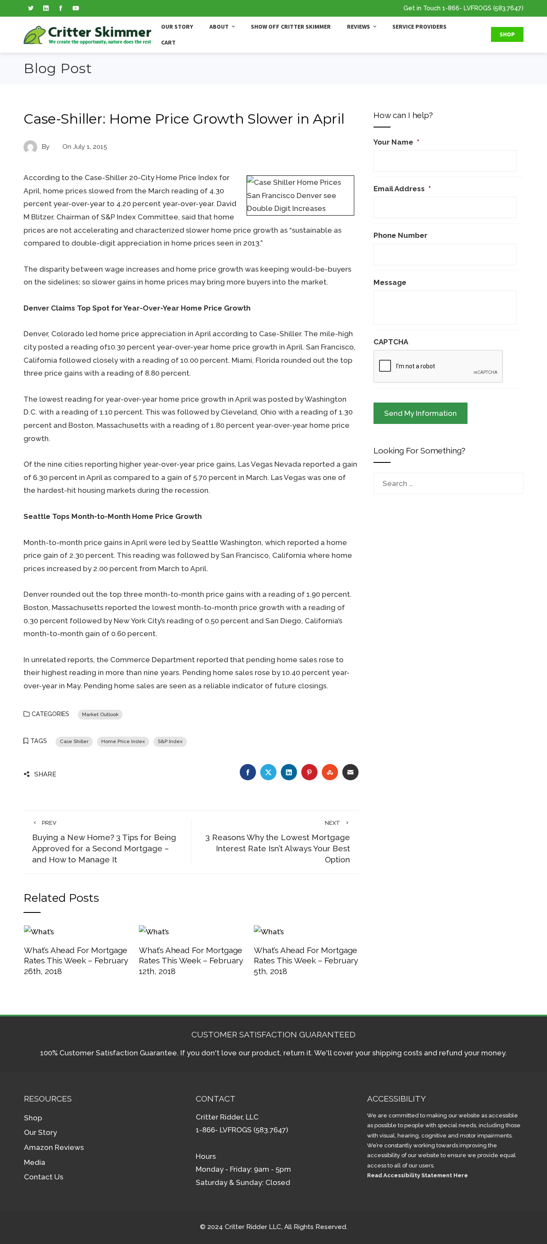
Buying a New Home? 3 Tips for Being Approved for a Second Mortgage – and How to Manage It (104, 842)
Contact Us (43, 1177)
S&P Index (170, 741)
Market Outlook (100, 714)
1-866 (450, 8)
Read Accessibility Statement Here (417, 1175)
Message (389, 282)
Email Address (402, 188)
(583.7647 (507, 8)
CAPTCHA (390, 342)
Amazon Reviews (54, 1147)
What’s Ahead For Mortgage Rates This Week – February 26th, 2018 (76, 960)
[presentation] (438, 366)
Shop (507, 34)
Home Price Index (123, 741)
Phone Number (400, 235)
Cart (168, 42)
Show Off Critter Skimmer (291, 26)
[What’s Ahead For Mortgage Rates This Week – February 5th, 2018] (269, 931)
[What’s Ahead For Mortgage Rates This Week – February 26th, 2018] (39, 931)
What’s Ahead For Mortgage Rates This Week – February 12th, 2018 (191, 960)
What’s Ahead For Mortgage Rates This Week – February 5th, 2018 (306, 960)
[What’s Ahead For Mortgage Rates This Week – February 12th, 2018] (154, 931)
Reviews (358, 26)
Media (34, 1162)
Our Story (177, 26)
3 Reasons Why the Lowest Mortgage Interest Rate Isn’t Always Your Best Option (278, 842)
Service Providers (419, 26)
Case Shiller (74, 741)
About (219, 26)
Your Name (396, 142)
